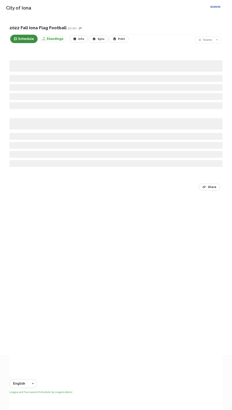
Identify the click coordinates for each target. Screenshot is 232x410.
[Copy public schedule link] (80, 28)
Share (211, 187)
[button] (208, 40)
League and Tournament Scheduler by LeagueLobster (41, 391)
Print (121, 39)
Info (80, 39)
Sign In (215, 6)
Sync (100, 39)
